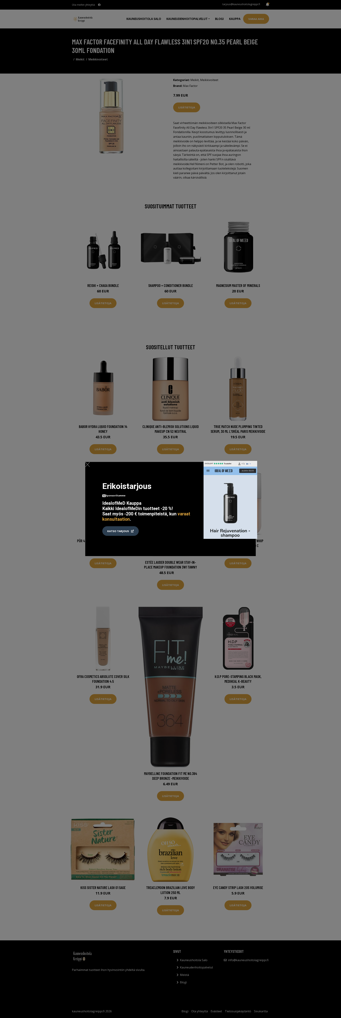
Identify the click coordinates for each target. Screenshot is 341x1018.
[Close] (87, 464)
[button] (120, 531)
